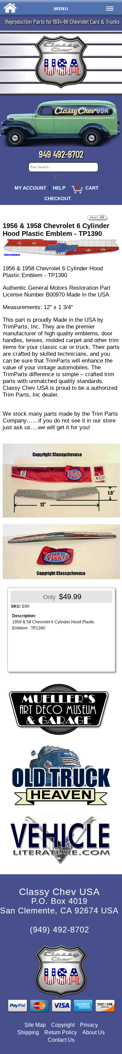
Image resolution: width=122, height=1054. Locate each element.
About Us (93, 1032)
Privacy (89, 1025)
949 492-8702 (61, 154)
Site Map (35, 1025)
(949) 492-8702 (59, 929)
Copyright (63, 1025)
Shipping (28, 1032)
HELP (59, 188)
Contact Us (61, 1040)
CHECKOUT (57, 198)
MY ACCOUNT (30, 188)
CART (92, 188)
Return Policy (60, 1032)
